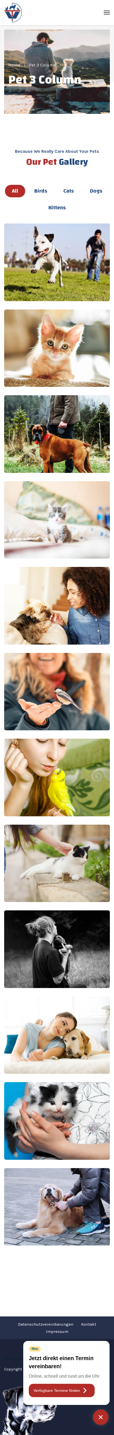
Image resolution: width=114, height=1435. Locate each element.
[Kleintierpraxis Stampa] (13, 12)
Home (14, 65)
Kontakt (88, 1324)
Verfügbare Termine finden (56, 1390)
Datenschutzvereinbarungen (45, 1324)
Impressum (57, 1331)
